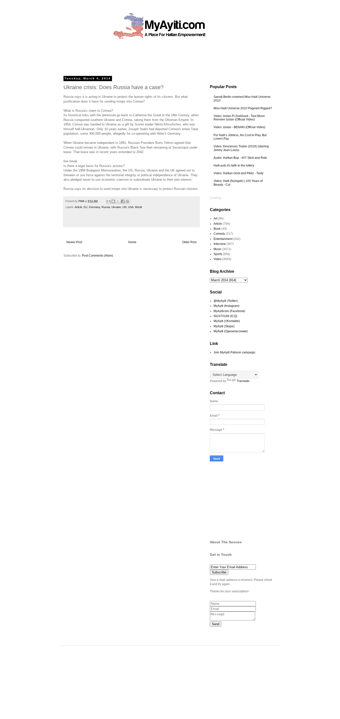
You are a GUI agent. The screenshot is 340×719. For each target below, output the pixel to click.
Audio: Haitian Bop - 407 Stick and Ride (240, 158)
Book (217, 228)
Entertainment (223, 239)
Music (218, 249)
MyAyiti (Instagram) (226, 306)
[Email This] (108, 201)
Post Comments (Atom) (97, 255)
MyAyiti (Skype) (224, 326)
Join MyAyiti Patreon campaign (234, 352)
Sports (218, 254)
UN (124, 207)
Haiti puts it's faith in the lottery (234, 165)
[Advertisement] (158, 56)
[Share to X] (117, 201)
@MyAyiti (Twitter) (226, 301)
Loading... (216, 198)
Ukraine (116, 207)
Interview (220, 244)
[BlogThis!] (113, 201)
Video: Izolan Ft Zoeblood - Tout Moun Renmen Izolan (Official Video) (239, 117)
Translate (243, 381)
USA (130, 207)
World (138, 207)
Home (132, 242)
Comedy (219, 233)
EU (85, 207)
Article (78, 207)
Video (218, 259)
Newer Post (74, 242)
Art (215, 218)
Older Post (189, 242)
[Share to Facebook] (122, 201)
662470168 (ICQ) (225, 316)
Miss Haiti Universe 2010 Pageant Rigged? (243, 108)
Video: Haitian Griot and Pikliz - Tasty (238, 173)
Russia (106, 207)
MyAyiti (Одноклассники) (231, 331)
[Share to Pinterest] (127, 201)
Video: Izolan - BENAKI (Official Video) (239, 127)
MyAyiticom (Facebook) (229, 311)
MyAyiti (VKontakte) (227, 321)
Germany (94, 207)
